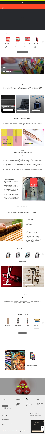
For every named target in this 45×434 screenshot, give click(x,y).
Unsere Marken (18, 404)
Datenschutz (5, 409)
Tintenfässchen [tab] (20, 248)
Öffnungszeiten (18, 403)
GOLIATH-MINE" (14, 86)
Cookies (38, 402)
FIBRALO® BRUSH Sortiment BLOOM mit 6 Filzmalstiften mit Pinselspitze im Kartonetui (37, 45)
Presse (17, 405)
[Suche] (41, 2)
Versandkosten (17, 431)
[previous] (2, 41)
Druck (27, 403)
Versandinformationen (40, 405)
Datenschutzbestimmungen (37, 415)
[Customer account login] (39, 2)
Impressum (38, 404)
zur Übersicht (22, 261)
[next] (43, 41)
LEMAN (22, 167)
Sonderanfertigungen (29, 404)
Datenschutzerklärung (40, 403)
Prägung (27, 405)
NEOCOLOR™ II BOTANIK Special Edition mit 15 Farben (27, 44)
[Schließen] (43, 421)
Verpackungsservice (28, 406)
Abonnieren (37, 431)
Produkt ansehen (32, 365)
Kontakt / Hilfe (18, 402)
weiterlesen (22, 388)
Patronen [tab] (26, 248)
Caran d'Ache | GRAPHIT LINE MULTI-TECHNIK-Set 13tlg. (27, 325)
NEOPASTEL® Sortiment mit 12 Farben (31, 361)
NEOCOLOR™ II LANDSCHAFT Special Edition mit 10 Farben (17, 44)
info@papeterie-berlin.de (5, 419)
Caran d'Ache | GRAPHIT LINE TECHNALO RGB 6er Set (18, 325)
